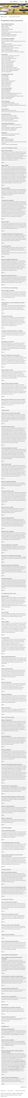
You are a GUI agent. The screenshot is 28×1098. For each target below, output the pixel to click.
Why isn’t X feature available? (7, 140)
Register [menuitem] (16, 1)
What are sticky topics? (6, 83)
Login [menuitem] (22, 1)
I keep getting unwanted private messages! (10, 103)
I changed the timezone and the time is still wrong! (11, 45)
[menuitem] (2, 1096)
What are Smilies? (5, 78)
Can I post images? (5, 79)
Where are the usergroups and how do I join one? (11, 93)
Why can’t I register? (5, 28)
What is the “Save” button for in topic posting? (10, 69)
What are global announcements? (8, 80)
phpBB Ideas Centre (9, 1044)
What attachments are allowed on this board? (10, 133)
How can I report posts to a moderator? (9, 67)
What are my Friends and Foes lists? (8, 110)
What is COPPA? (4, 26)
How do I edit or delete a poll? (7, 62)
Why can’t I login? (5, 30)
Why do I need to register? (6, 25)
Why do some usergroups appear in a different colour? (12, 96)
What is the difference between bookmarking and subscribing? (11, 125)
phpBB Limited (11, 1031)
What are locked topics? (6, 84)
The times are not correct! (6, 43)
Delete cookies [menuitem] (10, 1090)
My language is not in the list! (7, 46)
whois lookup (12, 1057)
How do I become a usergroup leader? (9, 94)
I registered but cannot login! (7, 29)
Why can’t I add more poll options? (8, 61)
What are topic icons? (5, 86)
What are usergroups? (6, 92)
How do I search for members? (7, 119)
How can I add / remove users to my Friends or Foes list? (12, 111)
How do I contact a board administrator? (9, 144)
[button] (11, 1)
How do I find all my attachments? (8, 135)
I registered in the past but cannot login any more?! (11, 32)
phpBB (4, 349)
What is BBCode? (5, 75)
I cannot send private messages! (8, 102)
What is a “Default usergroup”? (7, 97)
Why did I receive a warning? (7, 66)
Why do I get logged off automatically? (9, 34)
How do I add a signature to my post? (9, 58)
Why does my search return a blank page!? (10, 118)
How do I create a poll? (6, 59)
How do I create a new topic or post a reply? (10, 55)
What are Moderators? (6, 90)
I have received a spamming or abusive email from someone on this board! (13, 106)
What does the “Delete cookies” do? (8, 36)
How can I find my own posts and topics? (9, 120)
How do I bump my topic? (6, 71)
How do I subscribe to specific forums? (9, 128)
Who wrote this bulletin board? (7, 139)
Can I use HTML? (5, 76)
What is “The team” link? (6, 98)
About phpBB (14, 1034)
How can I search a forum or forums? (8, 115)
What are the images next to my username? (10, 47)
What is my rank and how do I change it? (9, 50)
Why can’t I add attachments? (7, 65)
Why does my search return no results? (9, 116)
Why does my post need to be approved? (9, 70)
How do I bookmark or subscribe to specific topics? (11, 127)
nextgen (20, 1095)
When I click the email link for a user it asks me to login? (12, 51)
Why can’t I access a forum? (7, 63)
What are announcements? (6, 82)
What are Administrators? (6, 89)
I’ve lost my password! (5, 33)
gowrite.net (9, 8)
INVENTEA (15, 1095)
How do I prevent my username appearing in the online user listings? (13, 42)
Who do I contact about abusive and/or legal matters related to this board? (14, 142)
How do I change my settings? (7, 39)
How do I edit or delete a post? (7, 57)
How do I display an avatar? (7, 49)
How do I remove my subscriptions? (8, 130)
